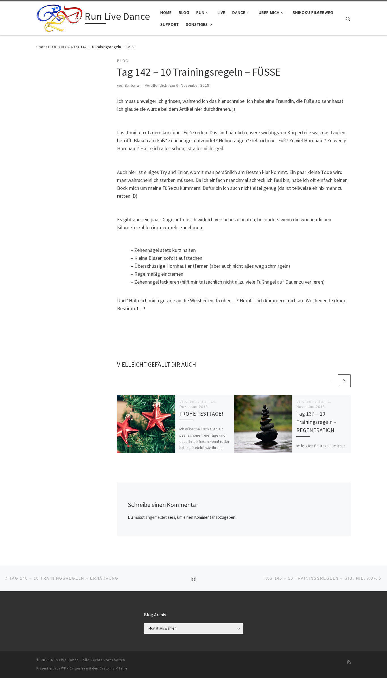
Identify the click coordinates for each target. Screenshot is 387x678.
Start (40, 46)
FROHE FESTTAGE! (201, 413)
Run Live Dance (64, 660)
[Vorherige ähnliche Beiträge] (330, 380)
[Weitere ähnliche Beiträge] (344, 380)
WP (63, 668)
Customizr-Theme (113, 668)
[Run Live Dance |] (59, 17)
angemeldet (156, 517)
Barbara (132, 86)
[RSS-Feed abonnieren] (349, 661)
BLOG (53, 46)
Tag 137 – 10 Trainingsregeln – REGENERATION (316, 421)
